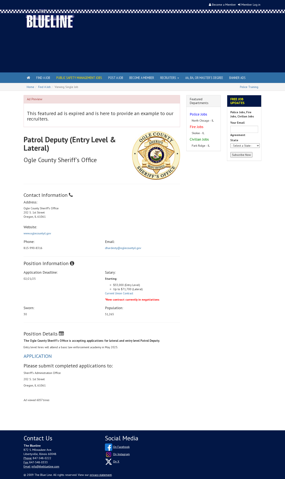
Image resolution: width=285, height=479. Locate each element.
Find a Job (43, 77)
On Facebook (121, 447)
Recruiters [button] (168, 77)
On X (116, 461)
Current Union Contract (119, 293)
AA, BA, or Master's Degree (204, 77)
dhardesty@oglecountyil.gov (123, 248)
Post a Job (115, 77)
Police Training (249, 87)
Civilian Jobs (199, 139)
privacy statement (101, 475)
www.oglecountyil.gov (37, 233)
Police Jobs (198, 114)
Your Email (237, 123)
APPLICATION (38, 356)
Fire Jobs (196, 126)
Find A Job (44, 87)
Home (30, 87)
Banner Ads (237, 77)
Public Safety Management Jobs (79, 77)
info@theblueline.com (45, 466)
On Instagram (121, 454)
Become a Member (224, 4)
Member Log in (250, 4)
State (234, 140)
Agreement (237, 135)
